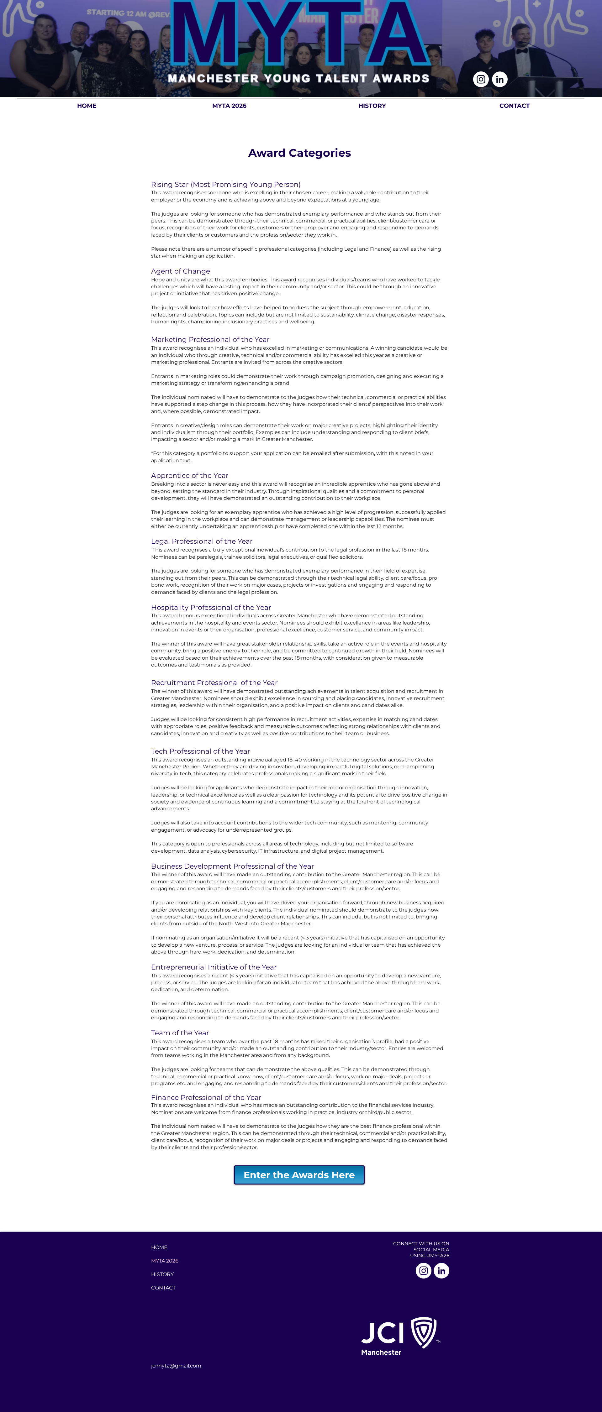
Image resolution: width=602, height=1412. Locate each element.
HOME (159, 1247)
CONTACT (163, 1288)
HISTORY (162, 1274)
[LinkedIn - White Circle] (500, 79)
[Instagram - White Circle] (481, 79)
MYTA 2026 (164, 1261)
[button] (229, 103)
